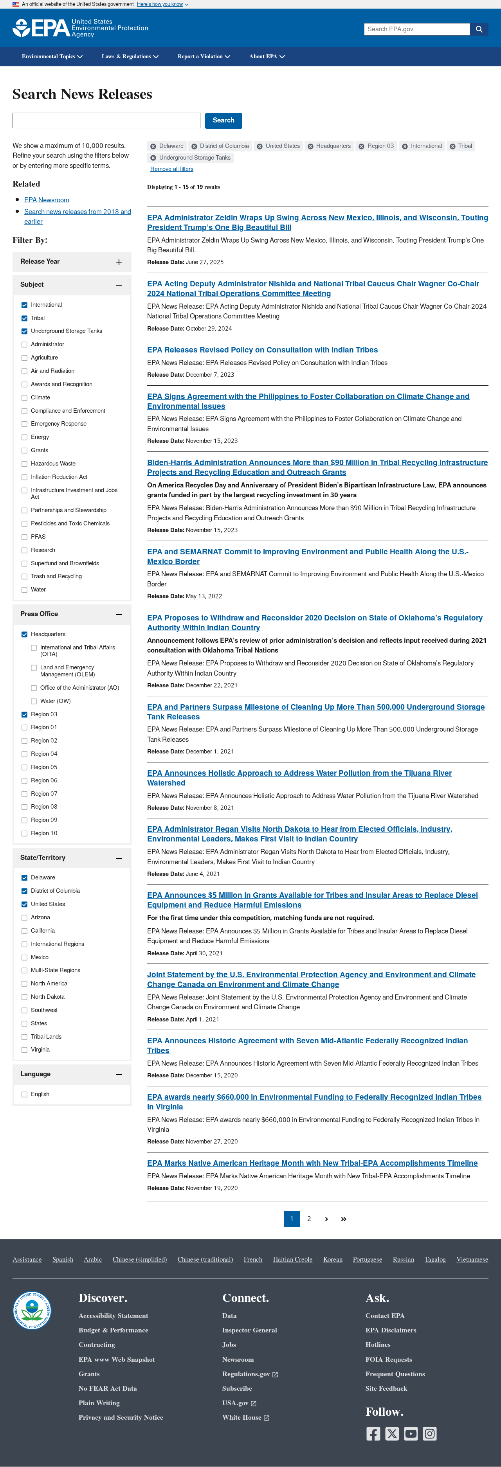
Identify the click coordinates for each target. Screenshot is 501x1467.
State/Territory (42, 858)
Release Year (40, 262)
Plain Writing (99, 1403)
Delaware (171, 146)
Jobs (229, 1345)
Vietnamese (472, 1260)
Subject (32, 285)
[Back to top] (479, 1445)
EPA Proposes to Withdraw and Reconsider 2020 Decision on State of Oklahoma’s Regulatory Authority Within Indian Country (315, 623)
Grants (89, 1374)
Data (229, 1316)
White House (241, 1417)
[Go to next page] (326, 1219)
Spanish (62, 1260)
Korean (332, 1260)
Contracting (97, 1345)
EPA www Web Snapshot (117, 1360)
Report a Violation (200, 56)
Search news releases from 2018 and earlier (77, 217)
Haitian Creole (293, 1260)
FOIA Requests (389, 1360)
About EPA (263, 56)
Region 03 (380, 146)
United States (282, 146)
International (425, 146)
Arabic (93, 1260)
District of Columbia (223, 146)
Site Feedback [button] (386, 1388)
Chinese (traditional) (205, 1260)
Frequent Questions (395, 1374)
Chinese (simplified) (140, 1260)
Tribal (464, 146)
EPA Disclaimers (391, 1330)
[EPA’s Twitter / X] (392, 1434)
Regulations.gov (246, 1374)
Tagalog (435, 1260)
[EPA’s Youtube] (411, 1434)
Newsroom (238, 1360)
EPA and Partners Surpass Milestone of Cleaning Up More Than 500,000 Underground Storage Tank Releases (316, 712)
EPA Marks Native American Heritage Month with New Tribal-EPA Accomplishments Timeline (312, 1163)
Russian (403, 1260)
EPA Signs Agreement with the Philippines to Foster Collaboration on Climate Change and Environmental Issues (308, 401)
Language (35, 1074)
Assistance (27, 1260)
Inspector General (249, 1330)
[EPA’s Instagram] (430, 1434)
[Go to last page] (343, 1219)
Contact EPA (385, 1316)
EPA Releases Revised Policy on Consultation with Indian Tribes (262, 350)
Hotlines (378, 1345)
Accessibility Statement (113, 1316)
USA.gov (235, 1403)
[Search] (479, 29)
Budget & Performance (113, 1330)
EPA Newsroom (46, 200)
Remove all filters (171, 169)
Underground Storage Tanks (194, 158)
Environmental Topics (48, 56)
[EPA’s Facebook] (373, 1434)
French (253, 1260)
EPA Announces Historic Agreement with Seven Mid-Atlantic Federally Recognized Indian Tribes (307, 1046)
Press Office (39, 614)
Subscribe (237, 1388)
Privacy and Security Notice (121, 1417)
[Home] (80, 28)
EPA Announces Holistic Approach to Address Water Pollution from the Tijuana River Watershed (299, 778)
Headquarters (333, 146)
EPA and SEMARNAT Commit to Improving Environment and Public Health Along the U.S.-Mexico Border (308, 557)
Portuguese (367, 1260)
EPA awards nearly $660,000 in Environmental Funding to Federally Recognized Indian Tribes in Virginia (314, 1102)
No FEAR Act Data (108, 1388)
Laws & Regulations (126, 56)
